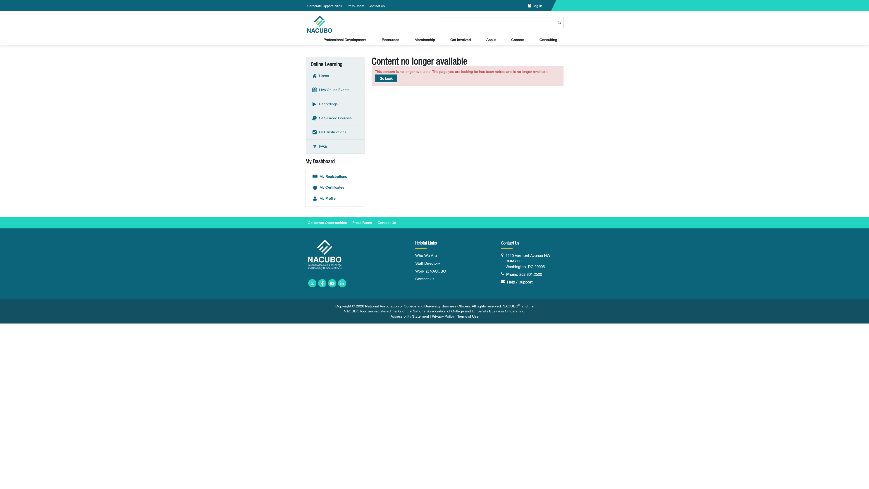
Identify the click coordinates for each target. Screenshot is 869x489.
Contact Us (377, 6)
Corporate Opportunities (324, 6)
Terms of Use (468, 316)
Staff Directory (427, 263)
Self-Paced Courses (335, 118)
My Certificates (331, 187)
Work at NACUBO (430, 271)
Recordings (328, 103)
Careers (517, 39)
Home (323, 75)
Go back (386, 78)
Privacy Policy (443, 316)
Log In (537, 6)
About (491, 39)
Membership (425, 39)
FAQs (323, 146)
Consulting (548, 39)
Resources (390, 39)
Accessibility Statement (410, 316)
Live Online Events (333, 89)
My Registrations (333, 176)
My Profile (327, 198)
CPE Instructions (332, 132)
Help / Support (519, 282)
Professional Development (345, 39)
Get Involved (460, 39)
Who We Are (426, 255)
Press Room (355, 6)
